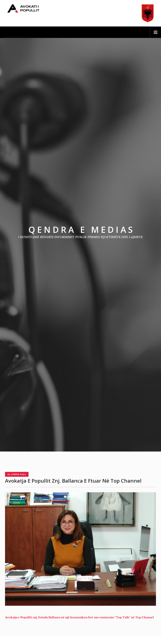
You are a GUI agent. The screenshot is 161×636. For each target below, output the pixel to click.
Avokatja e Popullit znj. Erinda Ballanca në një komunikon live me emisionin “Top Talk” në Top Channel (79, 617)
